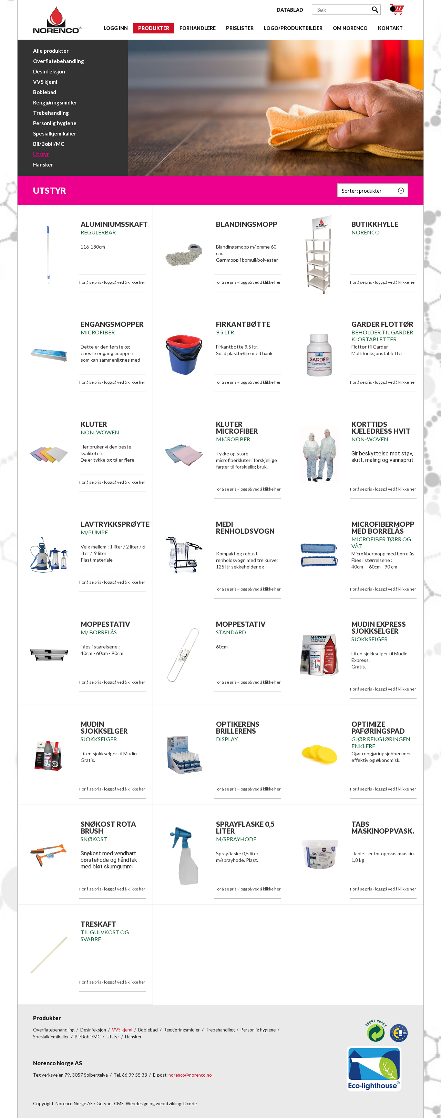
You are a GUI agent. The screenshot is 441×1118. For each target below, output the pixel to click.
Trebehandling (51, 113)
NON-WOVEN (369, 439)
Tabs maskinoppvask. (382, 827)
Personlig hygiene (54, 123)
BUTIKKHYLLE (374, 224)
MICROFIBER (233, 439)
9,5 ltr (225, 332)
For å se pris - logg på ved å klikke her (112, 282)
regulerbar (98, 232)
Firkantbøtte (243, 324)
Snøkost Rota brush (108, 827)
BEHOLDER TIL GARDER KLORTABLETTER (382, 335)
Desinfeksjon (49, 71)
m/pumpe (94, 532)
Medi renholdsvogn (245, 527)
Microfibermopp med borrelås (382, 527)
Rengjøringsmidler (55, 102)
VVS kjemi (45, 82)
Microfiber (98, 332)
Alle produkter (51, 51)
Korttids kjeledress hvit (381, 427)
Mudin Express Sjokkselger (378, 627)
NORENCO (365, 232)
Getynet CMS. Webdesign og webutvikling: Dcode (146, 1103)
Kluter (94, 424)
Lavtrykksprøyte (115, 524)
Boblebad (44, 92)
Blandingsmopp (246, 224)
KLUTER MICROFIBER (237, 427)
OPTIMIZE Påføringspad (378, 727)
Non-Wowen (100, 432)
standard (231, 632)
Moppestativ (105, 624)
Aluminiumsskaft (114, 224)
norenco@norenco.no (190, 1075)
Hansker (43, 164)
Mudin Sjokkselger (104, 727)
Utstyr (41, 154)
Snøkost (94, 839)
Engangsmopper (112, 324)
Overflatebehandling (58, 61)
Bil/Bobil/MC (48, 144)
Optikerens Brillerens (237, 727)
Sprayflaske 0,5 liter (245, 827)
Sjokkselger (369, 639)
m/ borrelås (99, 632)
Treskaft (98, 924)
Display (227, 739)
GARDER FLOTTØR (382, 324)
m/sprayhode (236, 839)
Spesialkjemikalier (54, 133)
